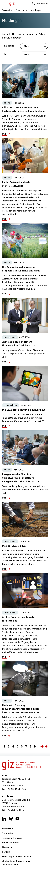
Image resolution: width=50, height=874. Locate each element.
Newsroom (21, 10)
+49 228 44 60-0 (18, 785)
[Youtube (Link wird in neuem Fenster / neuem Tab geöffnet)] (17, 820)
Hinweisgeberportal (12, 842)
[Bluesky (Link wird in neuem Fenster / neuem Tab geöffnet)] (11, 820)
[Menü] (3, 3)
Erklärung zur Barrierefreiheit (17, 856)
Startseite (7, 10)
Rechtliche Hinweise (12, 838)
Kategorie (9, 45)
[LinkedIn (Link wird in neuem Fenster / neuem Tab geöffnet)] (4, 820)
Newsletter (7, 847)
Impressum (7, 828)
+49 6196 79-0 (17, 806)
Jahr (6, 54)
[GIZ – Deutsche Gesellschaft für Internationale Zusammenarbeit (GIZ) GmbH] (11, 4)
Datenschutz (8, 833)
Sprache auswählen (42, 3)
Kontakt (6, 851)
